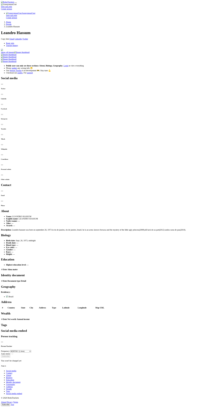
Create (6, 9)
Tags (8, 391)
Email (11, 39)
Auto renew (5, 354)
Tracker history (12, 45)
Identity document (13, 382)
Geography (10, 384)
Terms (15, 402)
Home (8, 22)
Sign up (4, 7)
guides (20, 73)
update (14, 68)
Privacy (10, 402)
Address (9, 387)
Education (10, 380)
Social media (11, 371)
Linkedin (18, 39)
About (8, 375)
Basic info (10, 43)
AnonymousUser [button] (28, 13)
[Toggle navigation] (16, 2)
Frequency (5, 351)
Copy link (5, 39)
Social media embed (14, 393)
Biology (9, 378)
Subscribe (5, 356)
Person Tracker (16, 70)
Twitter (25, 39)
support (30, 73)
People (8, 24)
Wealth (9, 389)
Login (9, 7)
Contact (9, 373)
